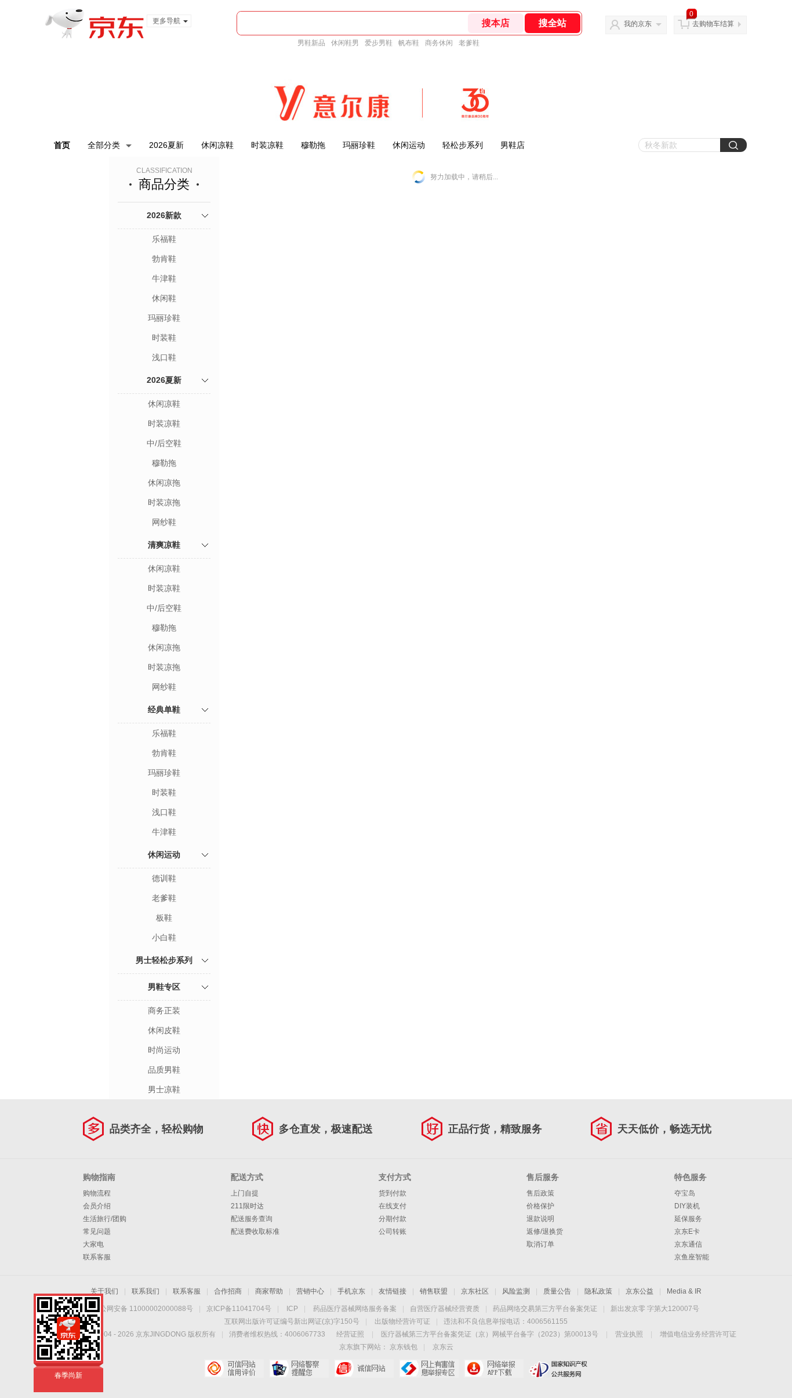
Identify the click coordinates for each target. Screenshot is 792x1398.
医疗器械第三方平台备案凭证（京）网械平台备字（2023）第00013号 (489, 1334)
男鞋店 (512, 145)
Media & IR (684, 1291)
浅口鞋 (164, 357)
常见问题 (97, 1231)
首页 (62, 145)
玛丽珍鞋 (359, 145)
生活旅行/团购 (104, 1219)
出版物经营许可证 (402, 1321)
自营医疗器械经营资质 (444, 1309)
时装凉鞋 (267, 145)
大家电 (93, 1244)
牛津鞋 (164, 278)
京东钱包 (403, 1347)
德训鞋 (164, 878)
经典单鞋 (164, 709)
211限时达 (247, 1206)
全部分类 (104, 145)
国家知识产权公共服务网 (558, 1368)
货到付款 (392, 1193)
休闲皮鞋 (164, 1030)
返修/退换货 (544, 1231)
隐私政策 (598, 1291)
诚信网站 (364, 1368)
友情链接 (392, 1291)
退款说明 (540, 1219)
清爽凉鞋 (164, 544)
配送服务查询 (252, 1219)
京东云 (443, 1347)
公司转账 (392, 1231)
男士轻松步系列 (164, 960)
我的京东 (638, 24)
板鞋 (164, 917)
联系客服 (97, 1257)
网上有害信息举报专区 (429, 1368)
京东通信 (688, 1244)
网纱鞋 (164, 522)
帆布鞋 (408, 43)
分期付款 (392, 1219)
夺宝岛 (684, 1193)
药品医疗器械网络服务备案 (355, 1309)
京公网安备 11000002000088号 (143, 1309)
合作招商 (228, 1291)
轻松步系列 (462, 145)
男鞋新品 (311, 43)
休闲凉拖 (164, 482)
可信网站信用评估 (234, 1368)
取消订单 (540, 1244)
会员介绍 (97, 1206)
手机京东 (351, 1291)
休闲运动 (409, 145)
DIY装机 (687, 1206)
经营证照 (350, 1334)
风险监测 (516, 1291)
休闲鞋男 (345, 43)
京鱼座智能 (691, 1257)
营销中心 (310, 1291)
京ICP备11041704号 (238, 1309)
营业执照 (629, 1334)
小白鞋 (164, 937)
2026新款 (164, 215)
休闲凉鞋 (217, 145)
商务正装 (164, 1010)
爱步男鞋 (379, 43)
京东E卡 (687, 1231)
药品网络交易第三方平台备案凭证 (545, 1309)
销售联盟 (434, 1291)
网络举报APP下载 (494, 1368)
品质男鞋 (164, 1069)
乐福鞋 (164, 239)
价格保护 (540, 1206)
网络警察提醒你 (299, 1368)
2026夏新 (166, 145)
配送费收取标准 (255, 1231)
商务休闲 (439, 43)
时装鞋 (164, 337)
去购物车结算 (713, 24)
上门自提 (245, 1193)
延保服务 (688, 1219)
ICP (292, 1309)
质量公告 (557, 1291)
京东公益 (639, 1291)
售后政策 (540, 1193)
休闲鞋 (164, 298)
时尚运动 (164, 1050)
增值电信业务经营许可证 (698, 1334)
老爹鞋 (469, 43)
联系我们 (145, 1291)
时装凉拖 (164, 502)
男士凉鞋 (164, 1089)
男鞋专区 (164, 986)
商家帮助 (269, 1291)
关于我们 (104, 1291)
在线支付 (392, 1206)
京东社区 (475, 1291)
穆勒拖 (313, 145)
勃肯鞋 (164, 258)
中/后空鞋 (164, 443)
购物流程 (97, 1193)
